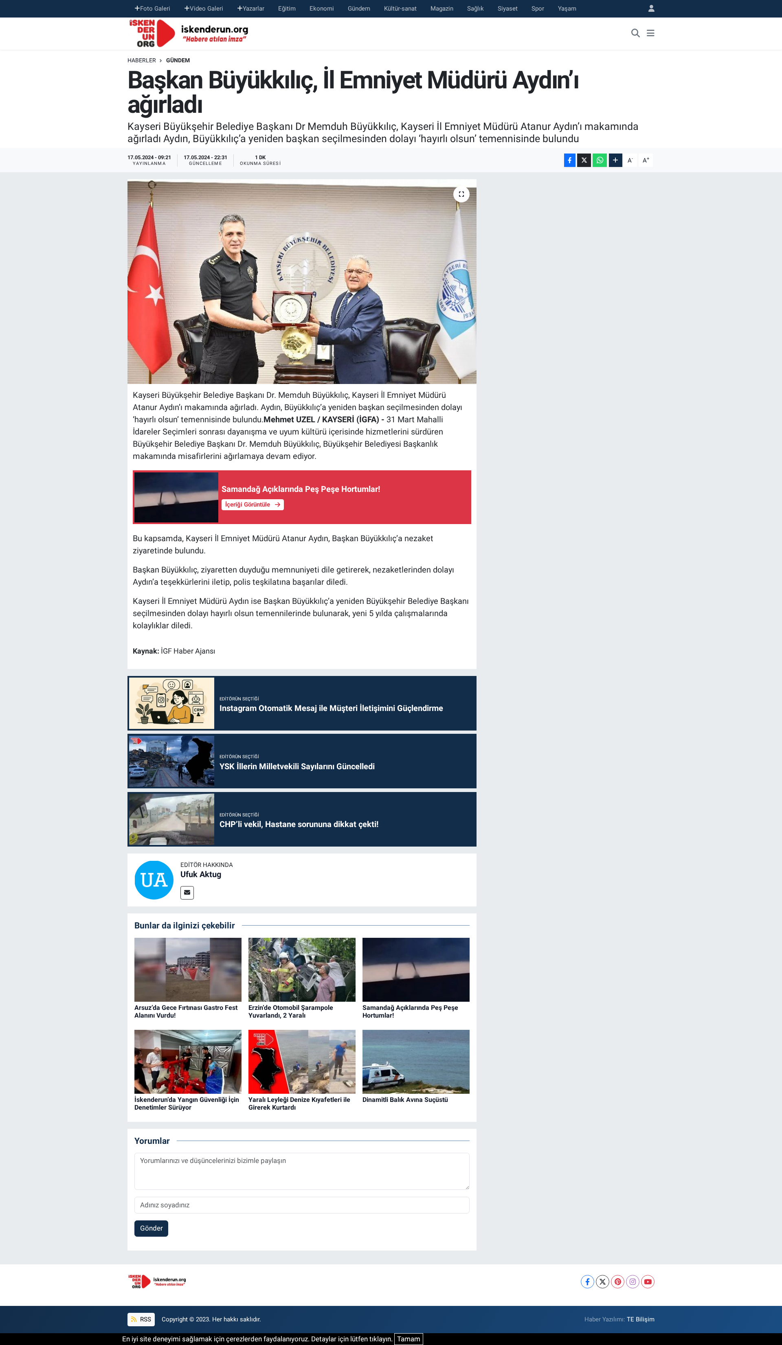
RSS (144, 1319)
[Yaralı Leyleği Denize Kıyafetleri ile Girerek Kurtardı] (302, 1061)
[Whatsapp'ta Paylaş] (600, 160)
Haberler (141, 60)
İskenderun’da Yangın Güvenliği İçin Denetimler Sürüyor (186, 1103)
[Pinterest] (617, 1281)
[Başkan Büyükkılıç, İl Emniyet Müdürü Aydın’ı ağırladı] (302, 281)
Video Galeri (206, 8)
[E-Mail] (187, 893)
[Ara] (636, 33)
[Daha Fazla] (615, 160)
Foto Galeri (155, 8)
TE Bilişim (641, 1319)
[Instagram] (632, 1281)
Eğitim (287, 8)
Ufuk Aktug (200, 874)
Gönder (151, 1228)
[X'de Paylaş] (584, 160)
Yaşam (567, 8)
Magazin (442, 8)
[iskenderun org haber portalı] (190, 32)
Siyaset (508, 8)
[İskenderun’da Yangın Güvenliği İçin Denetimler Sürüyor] (188, 1061)
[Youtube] (648, 1281)
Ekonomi (322, 8)
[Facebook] (587, 1281)
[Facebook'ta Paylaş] (570, 160)
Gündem (359, 8)
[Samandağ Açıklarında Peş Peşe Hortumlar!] (416, 969)
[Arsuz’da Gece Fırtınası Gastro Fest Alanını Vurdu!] (188, 969)
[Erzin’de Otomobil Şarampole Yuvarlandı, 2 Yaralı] (302, 969)
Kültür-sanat (400, 8)
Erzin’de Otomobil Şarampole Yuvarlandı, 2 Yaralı (290, 1011)
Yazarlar (253, 8)
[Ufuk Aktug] (154, 879)
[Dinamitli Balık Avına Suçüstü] (416, 1061)
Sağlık (475, 8)
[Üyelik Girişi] (648, 9)
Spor (538, 8)
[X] (602, 1281)
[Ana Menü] (651, 33)
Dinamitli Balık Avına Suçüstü (405, 1100)
